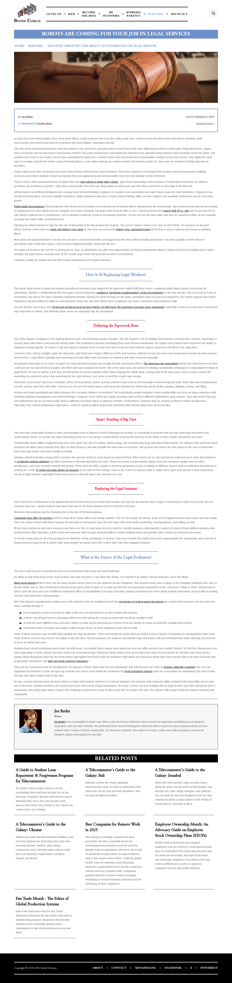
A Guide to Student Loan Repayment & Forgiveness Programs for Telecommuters (44, 775)
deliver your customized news (133, 229)
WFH (71, 14)
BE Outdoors (111, 14)
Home (19, 46)
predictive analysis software (33, 461)
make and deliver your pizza (66, 229)
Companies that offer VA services (33, 518)
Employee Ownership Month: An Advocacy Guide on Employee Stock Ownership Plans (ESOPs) (181, 830)
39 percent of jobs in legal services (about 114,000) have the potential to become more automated (108, 307)
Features (156, 14)
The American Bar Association (161, 363)
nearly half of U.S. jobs (176, 210)
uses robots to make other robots (99, 181)
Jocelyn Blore (44, 123)
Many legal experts (25, 582)
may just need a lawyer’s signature (68, 661)
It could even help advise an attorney (57, 470)
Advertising (145, 967)
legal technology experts (138, 671)
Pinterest (209, 967)
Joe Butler (27, 116)
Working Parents (133, 14)
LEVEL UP (53, 14)
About (97, 967)
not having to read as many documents (141, 601)
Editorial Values (205, 123)
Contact (118, 967)
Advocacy (179, 14)
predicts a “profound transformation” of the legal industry (130, 292)
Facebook (173, 967)
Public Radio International (29, 206)
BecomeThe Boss (89, 14)
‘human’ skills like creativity (179, 667)
